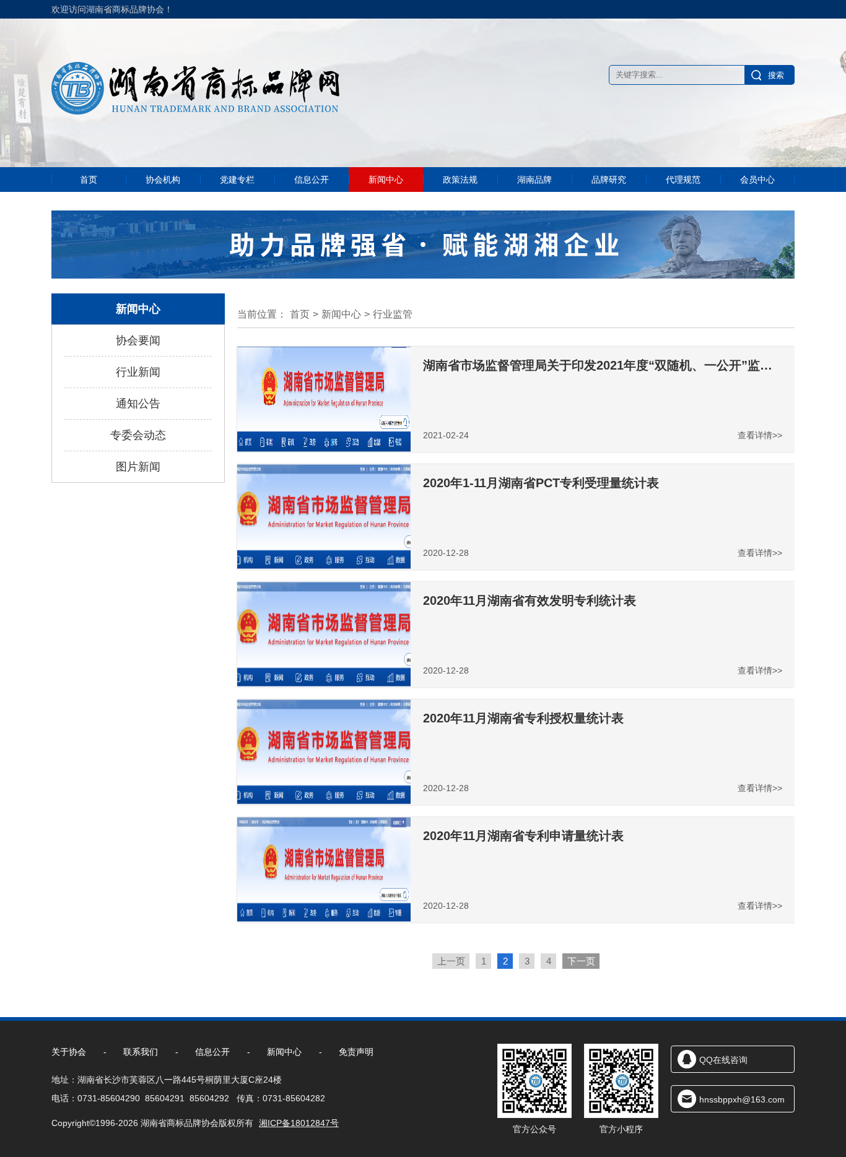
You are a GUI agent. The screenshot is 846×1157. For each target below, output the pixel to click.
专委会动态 (138, 435)
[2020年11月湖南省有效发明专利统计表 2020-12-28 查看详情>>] (324, 684)
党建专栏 (237, 179)
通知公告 (138, 403)
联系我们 (140, 1052)
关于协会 (68, 1052)
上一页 (451, 961)
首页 (88, 179)
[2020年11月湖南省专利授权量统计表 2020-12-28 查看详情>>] (324, 802)
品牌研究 (608, 179)
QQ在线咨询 (723, 1060)
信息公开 (311, 179)
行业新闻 (138, 372)
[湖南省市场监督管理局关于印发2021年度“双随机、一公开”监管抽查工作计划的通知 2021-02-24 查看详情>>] (324, 449)
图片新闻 (138, 467)
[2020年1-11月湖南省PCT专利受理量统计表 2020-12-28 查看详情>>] (324, 566)
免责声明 (356, 1052)
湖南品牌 (534, 179)
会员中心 (757, 179)
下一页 (581, 961)
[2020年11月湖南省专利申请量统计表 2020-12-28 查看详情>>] (324, 919)
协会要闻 (138, 340)
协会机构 (163, 179)
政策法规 (460, 179)
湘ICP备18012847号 (299, 1123)
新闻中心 (385, 179)
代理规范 (683, 179)
